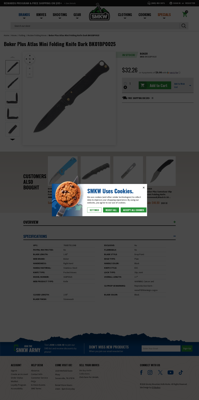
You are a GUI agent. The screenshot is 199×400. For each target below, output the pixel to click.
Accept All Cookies (133, 210)
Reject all (111, 210)
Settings (94, 210)
